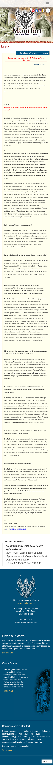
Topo (47, 761)
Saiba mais (8, 690)
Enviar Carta (7, 652)
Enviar (34, 52)
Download (23, 52)
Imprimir (44, 52)
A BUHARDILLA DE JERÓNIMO (16, 529)
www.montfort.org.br (26, 603)
